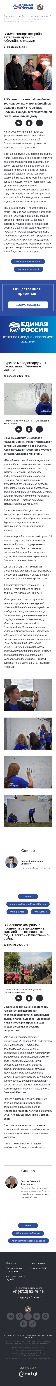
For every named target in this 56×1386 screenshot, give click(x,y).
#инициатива (17, 911)
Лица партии (37, 1263)
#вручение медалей (28, 269)
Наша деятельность (26, 16)
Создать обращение (28, 304)
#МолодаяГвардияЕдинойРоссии (28, 904)
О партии (11, 1263)
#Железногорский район (28, 261)
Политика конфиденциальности (28, 1350)
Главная (8, 16)
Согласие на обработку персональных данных (28, 1358)
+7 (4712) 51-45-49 (28, 1291)
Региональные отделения (14, 1270)
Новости (44, 16)
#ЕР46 (28, 896)
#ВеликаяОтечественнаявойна (28, 1241)
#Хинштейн (41, 911)
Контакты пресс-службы (15, 1278)
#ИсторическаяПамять (28, 1233)
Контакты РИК (38, 1268)
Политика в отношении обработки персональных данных (28, 1354)
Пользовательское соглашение (28, 1347)
